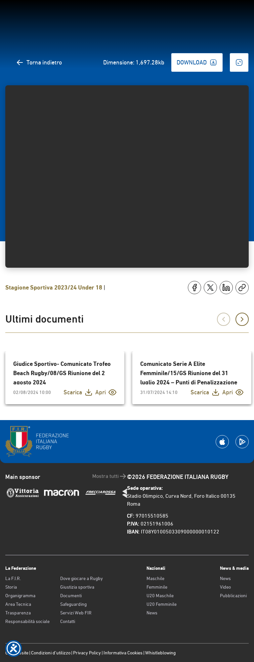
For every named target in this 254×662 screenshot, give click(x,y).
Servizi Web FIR (76, 612)
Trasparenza (18, 612)
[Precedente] (223, 319)
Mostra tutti (105, 476)
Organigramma (20, 595)
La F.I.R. (13, 578)
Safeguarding (73, 604)
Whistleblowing (160, 652)
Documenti (71, 595)
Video (225, 587)
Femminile (157, 587)
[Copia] (242, 287)
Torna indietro (44, 62)
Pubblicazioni (233, 595)
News (152, 612)
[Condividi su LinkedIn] (226, 287)
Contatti (67, 621)
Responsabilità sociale (27, 621)
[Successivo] (242, 319)
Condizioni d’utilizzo (50, 652)
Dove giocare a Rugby (81, 578)
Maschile (155, 578)
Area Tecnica (18, 604)
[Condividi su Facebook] (194, 287)
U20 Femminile (162, 604)
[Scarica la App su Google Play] (242, 441)
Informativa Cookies (123, 652)
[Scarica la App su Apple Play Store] (222, 441)
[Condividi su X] (210, 287)
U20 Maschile (160, 595)
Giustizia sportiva (77, 587)
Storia (11, 587)
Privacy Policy (87, 652)
